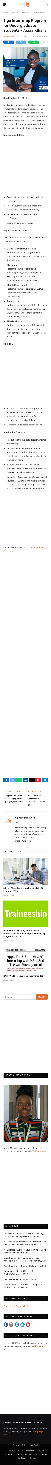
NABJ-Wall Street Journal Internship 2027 (24, 976)
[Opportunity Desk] (25, 4)
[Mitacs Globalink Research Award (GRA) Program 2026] (25, 871)
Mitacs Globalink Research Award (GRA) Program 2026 (23, 890)
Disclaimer (22, 1458)
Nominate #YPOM (14, 1454)
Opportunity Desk (12, 36)
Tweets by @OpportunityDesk (18, 1306)
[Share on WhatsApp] (33, 42)
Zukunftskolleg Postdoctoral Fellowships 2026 (25, 1266)
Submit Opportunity (26, 1451)
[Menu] (4, 4)
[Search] (46, 4)
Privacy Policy (41, 1454)
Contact (33, 1458)
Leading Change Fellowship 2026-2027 (21, 1279)
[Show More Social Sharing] (44, 42)
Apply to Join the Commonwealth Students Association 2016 (36, 800)
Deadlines (42, 1451)
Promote (29, 1454)
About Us (11, 1451)
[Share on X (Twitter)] (21, 42)
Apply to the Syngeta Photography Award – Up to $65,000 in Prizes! (14, 799)
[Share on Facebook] (8, 42)
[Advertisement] (25, 166)
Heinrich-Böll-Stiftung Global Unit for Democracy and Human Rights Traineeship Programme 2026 (24, 934)
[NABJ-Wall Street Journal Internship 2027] (25, 959)
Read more (40, 1151)
